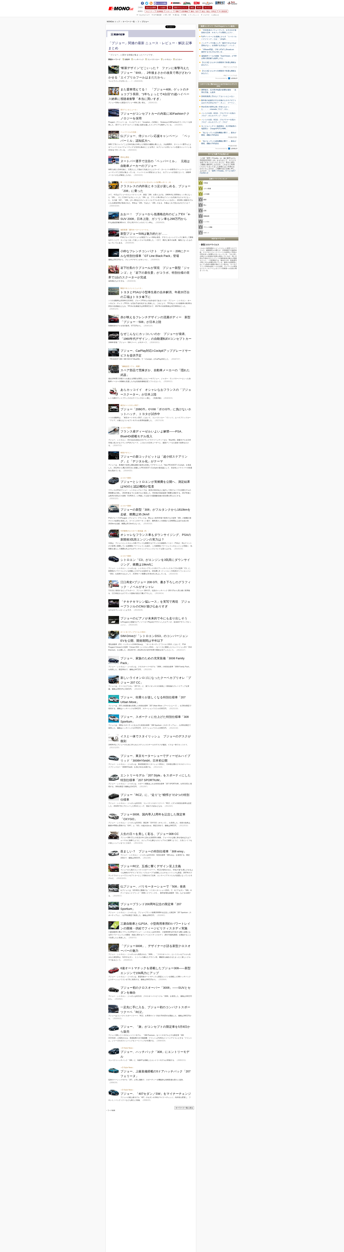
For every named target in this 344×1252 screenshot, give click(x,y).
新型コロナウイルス (210, 244)
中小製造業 (223, 11)
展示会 (176, 15)
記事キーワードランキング (218, 179)
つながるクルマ (143, 15)
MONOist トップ (113, 22)
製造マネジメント (180, 7)
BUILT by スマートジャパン (220, 3)
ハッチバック (138, 59)
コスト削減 (207, 188)
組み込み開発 (151, 7)
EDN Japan (197, 3)
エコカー (178, 59)
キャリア (208, 7)
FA (170, 7)
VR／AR (167, 15)
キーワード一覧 (129, 22)
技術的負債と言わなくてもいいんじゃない (217, 96)
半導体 (205, 183)
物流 (192, 7)
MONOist (176, 3)
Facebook (142, 3)
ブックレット (193, 15)
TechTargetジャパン (223, 26)
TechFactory (232, 3)
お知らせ (215, 15)
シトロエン (167, 59)
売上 (204, 205)
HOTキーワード (218, 239)
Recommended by (221, 78)
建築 (204, 199)
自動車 (127, 59)
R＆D (199, 7)
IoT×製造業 (156, 15)
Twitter (146, 3)
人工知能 (206, 194)
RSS (151, 3)
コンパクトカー (153, 59)
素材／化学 (195, 11)
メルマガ (205, 15)
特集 (183, 15)
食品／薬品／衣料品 (209, 11)
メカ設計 (162, 7)
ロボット (169, 11)
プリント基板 (207, 227)
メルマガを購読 (160, 3)
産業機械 (184, 11)
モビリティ (150, 11)
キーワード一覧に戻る (184, 1108)
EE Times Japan (187, 3)
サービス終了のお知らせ (218, 154)
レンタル (206, 221)
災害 (204, 210)
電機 (177, 11)
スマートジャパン (207, 3)
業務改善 (206, 216)
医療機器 (160, 11)
